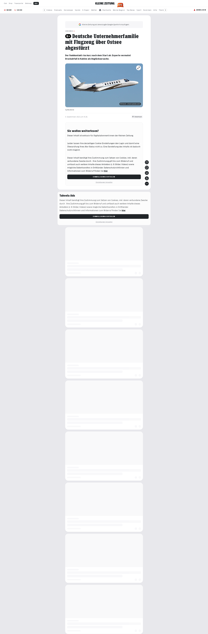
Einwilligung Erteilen (104, 177)
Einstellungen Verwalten (104, 182)
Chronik (69, 31)
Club (5, 3)
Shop (10, 3)
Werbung (28, 3)
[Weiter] (165, 10)
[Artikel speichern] (147, 173)
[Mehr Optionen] (147, 184)
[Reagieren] (147, 162)
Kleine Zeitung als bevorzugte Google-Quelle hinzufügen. (105, 24)
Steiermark (138, 117)
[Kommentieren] (147, 168)
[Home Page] (105, 3)
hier (106, 171)
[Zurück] (44, 10)
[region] (105, 10)
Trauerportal (18, 3)
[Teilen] (147, 178)
